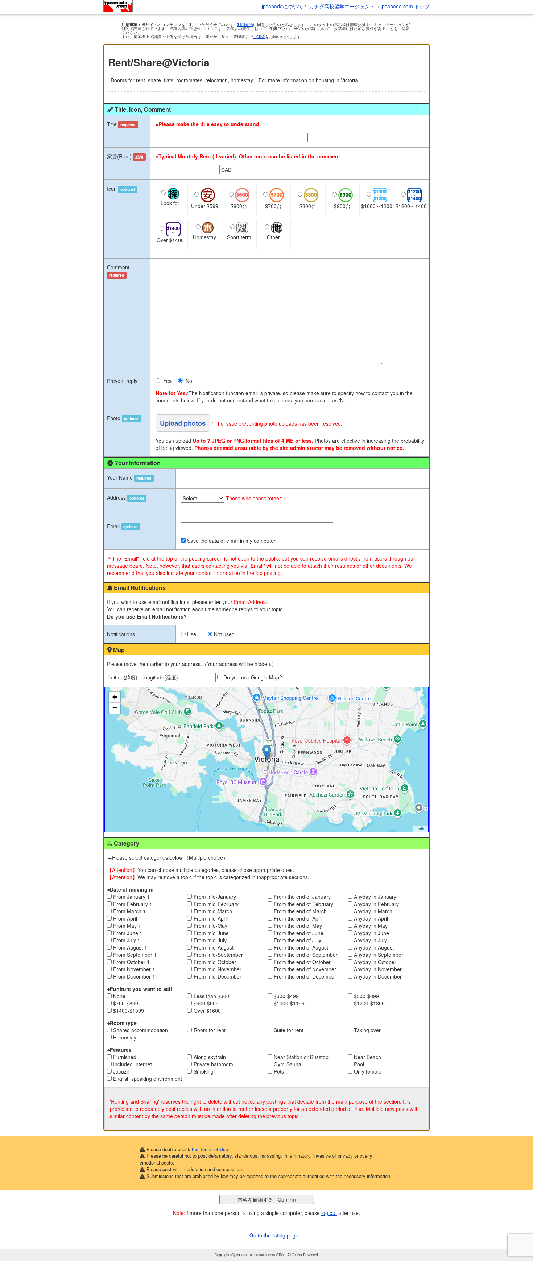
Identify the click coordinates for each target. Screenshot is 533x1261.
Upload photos (183, 423)
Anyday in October (375, 962)
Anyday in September (378, 954)
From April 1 (127, 918)
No (189, 380)
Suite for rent (288, 1030)
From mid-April (211, 918)
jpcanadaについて (282, 6)
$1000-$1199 (289, 1003)
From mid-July (210, 940)
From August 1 (130, 947)
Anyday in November (378, 969)
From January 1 (131, 896)
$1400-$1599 (128, 1010)
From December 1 (134, 976)
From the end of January (302, 896)
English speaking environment (147, 1078)
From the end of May (298, 925)
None (119, 996)
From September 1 (135, 954)
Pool (359, 1064)
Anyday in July (370, 940)
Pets (279, 1071)
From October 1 (131, 962)
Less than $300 (211, 996)
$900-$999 (206, 1003)
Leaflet (420, 828)
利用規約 (245, 24)
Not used (224, 634)
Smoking (204, 1071)
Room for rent (210, 1030)
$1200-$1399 (369, 1003)
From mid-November (217, 969)
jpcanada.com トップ (405, 6)
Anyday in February (376, 903)
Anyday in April (371, 918)
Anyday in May (371, 925)
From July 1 (126, 940)
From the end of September (306, 954)
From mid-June (211, 933)
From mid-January (215, 896)
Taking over (367, 1030)
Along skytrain (210, 1057)
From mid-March (213, 911)
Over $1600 (207, 1010)
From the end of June (298, 933)
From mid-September (218, 954)
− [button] (114, 707)
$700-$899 (125, 1003)
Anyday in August (374, 947)
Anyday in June (371, 933)
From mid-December (217, 976)
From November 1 (134, 969)
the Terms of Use (210, 1149)
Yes (167, 380)
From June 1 (127, 933)
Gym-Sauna (287, 1064)
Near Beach (367, 1057)
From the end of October (302, 962)
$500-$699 (366, 996)
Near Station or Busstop (301, 1057)
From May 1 (127, 925)
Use (191, 634)
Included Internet (132, 1064)
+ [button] (114, 697)
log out (329, 1212)
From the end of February (303, 903)
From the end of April (298, 918)
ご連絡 (259, 36)
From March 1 (129, 911)
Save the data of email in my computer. (232, 540)
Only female (367, 1071)
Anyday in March (373, 911)
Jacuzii (121, 1071)
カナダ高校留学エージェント (342, 6)
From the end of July (297, 940)
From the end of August (301, 947)
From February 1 (132, 903)
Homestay (124, 1037)
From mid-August (214, 947)
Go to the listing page (273, 1235)
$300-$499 (286, 996)
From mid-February (216, 903)
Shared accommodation (140, 1030)
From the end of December (305, 976)
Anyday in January (375, 896)
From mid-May (210, 925)
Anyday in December (378, 976)
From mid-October (215, 962)
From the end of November (305, 969)
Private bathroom (213, 1064)
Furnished (124, 1057)
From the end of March (300, 911)
